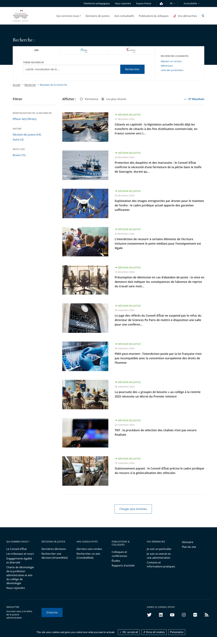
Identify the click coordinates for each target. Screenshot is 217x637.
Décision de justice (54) (27, 134)
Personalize (176, 632)
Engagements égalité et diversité (19, 560)
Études (116, 560)
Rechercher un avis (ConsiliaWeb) (88, 555)
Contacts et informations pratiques (161, 564)
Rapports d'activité (123, 565)
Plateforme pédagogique (97, 3)
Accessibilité (190, 3)
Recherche (30, 84)
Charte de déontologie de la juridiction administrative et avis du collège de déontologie (20, 575)
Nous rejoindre (15, 588)
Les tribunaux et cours (20, 553)
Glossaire (187, 542)
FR (171, 3)
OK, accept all (130, 632)
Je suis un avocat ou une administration (159, 555)
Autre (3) (18, 139)
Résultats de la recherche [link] (53, 84)
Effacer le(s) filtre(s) (24, 119)
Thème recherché (33, 62)
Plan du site (189, 547)
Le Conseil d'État (16, 549)
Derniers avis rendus (89, 549)
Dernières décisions (53, 549)
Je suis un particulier (159, 549)
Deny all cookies (155, 632)
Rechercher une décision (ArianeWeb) (54, 555)
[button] (68, 16)
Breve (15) (19, 155)
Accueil (16, 84)
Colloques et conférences (119, 554)
